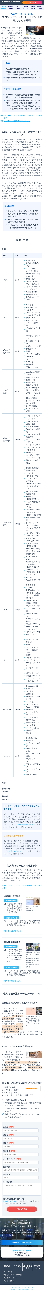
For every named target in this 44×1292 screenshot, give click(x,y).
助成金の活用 (25, 7)
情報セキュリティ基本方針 (13, 1275)
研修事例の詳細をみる (13, 931)
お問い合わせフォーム (26, 824)
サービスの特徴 (40, 7)
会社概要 (6, 1266)
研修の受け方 (33, 7)
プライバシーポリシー (11, 1278)
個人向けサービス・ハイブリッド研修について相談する (22, 886)
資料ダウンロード (38, 1267)
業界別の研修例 (11, 7)
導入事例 (18, 7)
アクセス (17, 1266)
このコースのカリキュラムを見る (17, 120)
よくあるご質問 (27, 1267)
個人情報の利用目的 (9, 1201)
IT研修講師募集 (9, 1281)
